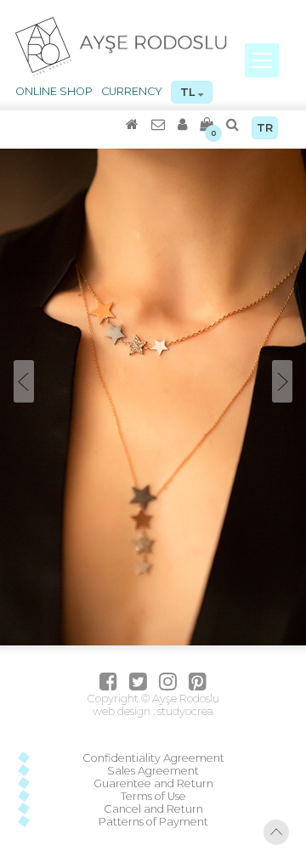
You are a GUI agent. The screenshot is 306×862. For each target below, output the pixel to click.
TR (265, 127)
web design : (124, 711)
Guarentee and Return (153, 783)
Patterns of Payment (153, 821)
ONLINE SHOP (54, 91)
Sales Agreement (153, 770)
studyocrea (184, 711)
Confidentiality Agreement (153, 758)
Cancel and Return (153, 809)
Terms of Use (153, 796)
